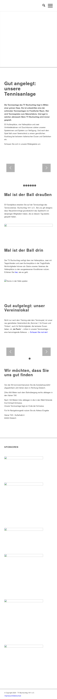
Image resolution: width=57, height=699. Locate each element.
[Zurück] (10, 168)
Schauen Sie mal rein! (39, 332)
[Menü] (49, 5)
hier (16, 272)
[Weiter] (46, 168)
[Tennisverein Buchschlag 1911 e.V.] (23, 5)
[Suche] (42, 5)
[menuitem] (42, 5)
